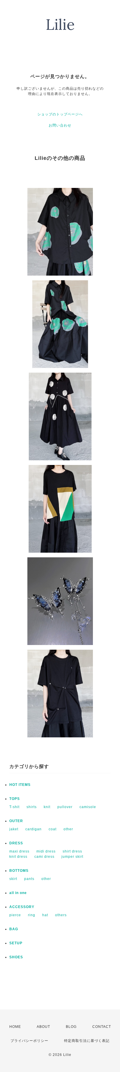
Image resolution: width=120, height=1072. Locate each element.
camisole (88, 807)
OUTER (16, 821)
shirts (32, 807)
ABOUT (43, 1027)
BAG (13, 929)
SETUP (15, 943)
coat (53, 829)
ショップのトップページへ (60, 114)
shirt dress (72, 851)
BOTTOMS (19, 871)
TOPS (14, 799)
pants (29, 879)
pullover (65, 807)
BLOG (71, 1027)
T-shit (14, 807)
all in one (18, 893)
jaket (13, 829)
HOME (15, 1027)
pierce (15, 915)
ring (31, 915)
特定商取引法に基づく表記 (87, 1041)
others (61, 915)
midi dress (46, 851)
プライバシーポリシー (29, 1041)
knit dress (18, 857)
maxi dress (19, 851)
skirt (13, 879)
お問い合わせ (60, 125)
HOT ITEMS (20, 785)
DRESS (16, 843)
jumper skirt (72, 857)
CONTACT (101, 1027)
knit (47, 807)
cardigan (33, 829)
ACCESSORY (21, 907)
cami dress (44, 857)
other (68, 829)
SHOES (16, 957)
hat (45, 915)
